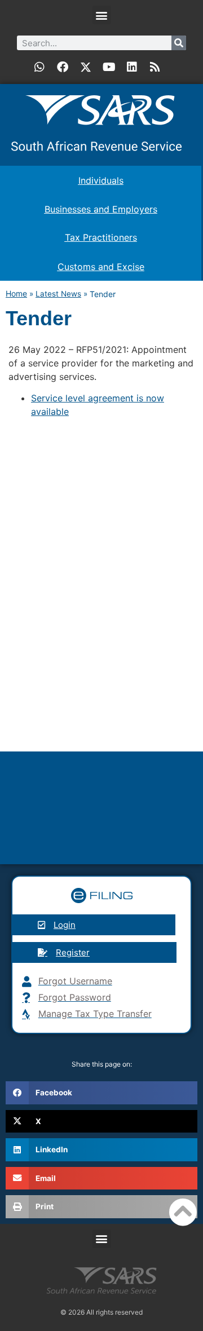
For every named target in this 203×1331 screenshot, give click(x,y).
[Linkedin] (132, 67)
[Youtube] (109, 67)
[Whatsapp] (39, 67)
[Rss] (155, 67)
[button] (101, 15)
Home (16, 293)
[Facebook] (62, 67)
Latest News (58, 293)
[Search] (178, 43)
